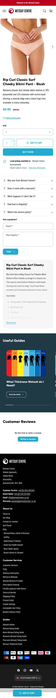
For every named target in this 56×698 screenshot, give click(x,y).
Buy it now (28, 152)
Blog (4, 529)
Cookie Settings (9, 604)
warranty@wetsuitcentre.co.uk (23, 501)
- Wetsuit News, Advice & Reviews (16, 533)
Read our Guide (14, 395)
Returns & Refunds (10, 577)
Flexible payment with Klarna (14, 588)
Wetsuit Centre (23, 687)
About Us (6, 514)
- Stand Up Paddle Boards (13, 545)
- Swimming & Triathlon (12, 541)
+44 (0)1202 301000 (22, 494)
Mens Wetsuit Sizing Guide (13, 632)
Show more (11, 322)
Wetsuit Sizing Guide (11, 628)
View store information (37, 168)
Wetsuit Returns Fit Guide (13, 581)
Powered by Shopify (37, 687)
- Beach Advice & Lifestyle (13, 553)
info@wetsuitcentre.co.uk (18, 497)
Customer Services (10, 565)
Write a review (28, 439)
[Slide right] (52, 46)
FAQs (5, 569)
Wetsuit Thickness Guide (12, 644)
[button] (4, 11)
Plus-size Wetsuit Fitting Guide (15, 640)
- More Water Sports (11, 549)
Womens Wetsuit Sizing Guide (15, 636)
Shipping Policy (9, 596)
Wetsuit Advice (9, 624)
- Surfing (6, 537)
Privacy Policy (8, 600)
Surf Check (7, 525)
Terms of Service (9, 592)
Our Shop (6, 518)
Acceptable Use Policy (11, 608)
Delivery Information (11, 573)
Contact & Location (10, 521)
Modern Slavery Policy (11, 612)
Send (9, 251)
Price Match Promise (11, 585)
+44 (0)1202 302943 (26, 490)
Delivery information (13, 118)
